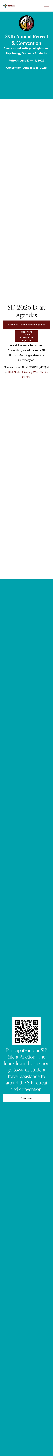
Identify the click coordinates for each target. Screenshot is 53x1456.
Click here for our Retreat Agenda (26, 324)
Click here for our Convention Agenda (26, 336)
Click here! (26, 1098)
